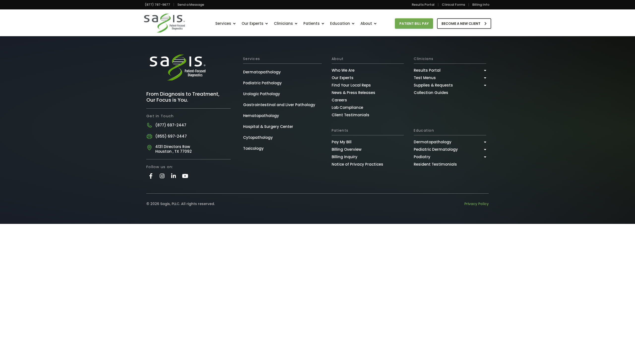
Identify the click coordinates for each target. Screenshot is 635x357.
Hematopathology (261, 115)
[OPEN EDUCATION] (353, 24)
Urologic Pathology (261, 93)
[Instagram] (162, 176)
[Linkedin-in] (173, 176)
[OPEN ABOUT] (375, 24)
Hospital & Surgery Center (268, 126)
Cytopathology (258, 137)
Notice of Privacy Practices (357, 164)
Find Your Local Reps (351, 85)
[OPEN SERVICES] (234, 24)
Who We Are (343, 70)
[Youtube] (185, 176)
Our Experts (342, 77)
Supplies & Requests (433, 85)
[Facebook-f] (150, 176)
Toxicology (253, 148)
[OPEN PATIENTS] (323, 24)
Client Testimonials (350, 115)
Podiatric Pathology (262, 83)
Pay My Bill (341, 142)
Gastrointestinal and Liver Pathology (279, 104)
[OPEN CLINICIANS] (296, 24)
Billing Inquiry (344, 156)
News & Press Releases (353, 92)
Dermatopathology (262, 72)
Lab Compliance (347, 107)
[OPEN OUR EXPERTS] (266, 24)
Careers (339, 100)
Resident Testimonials (435, 164)
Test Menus (425, 77)
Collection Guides (431, 92)
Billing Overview (346, 149)
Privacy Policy (476, 203)
